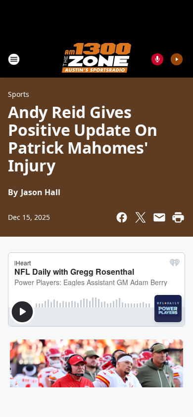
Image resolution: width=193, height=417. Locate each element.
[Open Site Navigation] (14, 59)
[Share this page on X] (140, 217)
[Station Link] (96, 59)
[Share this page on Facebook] (122, 217)
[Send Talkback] (157, 59)
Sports (18, 94)
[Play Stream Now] (177, 59)
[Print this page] (178, 217)
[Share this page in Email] (159, 217)
